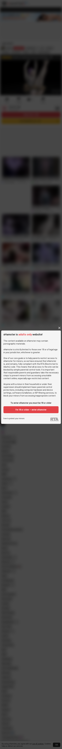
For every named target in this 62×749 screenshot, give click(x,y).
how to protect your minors (14, 419)
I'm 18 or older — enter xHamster (31, 410)
